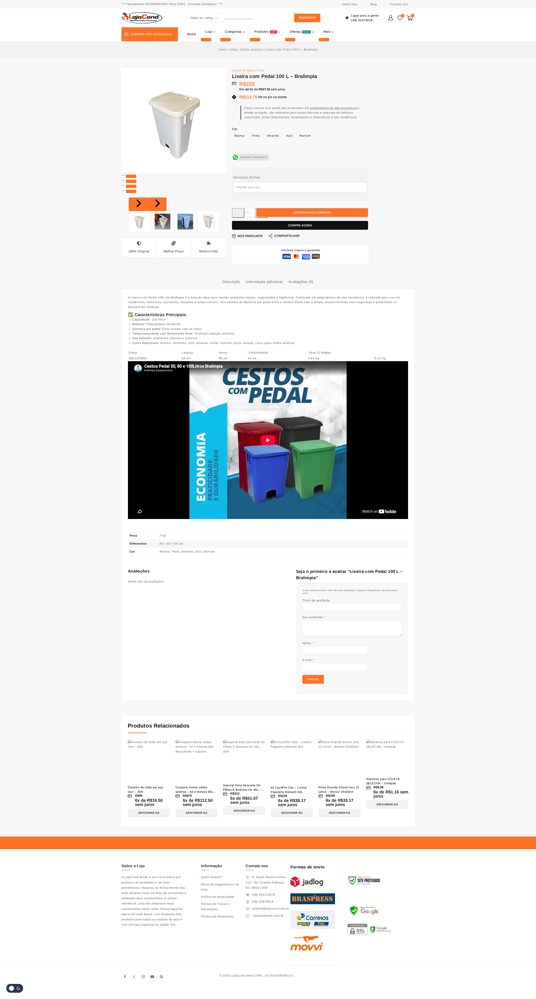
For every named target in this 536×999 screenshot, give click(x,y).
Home (191, 34)
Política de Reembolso (217, 916)
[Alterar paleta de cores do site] (14, 988)
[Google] (161, 976)
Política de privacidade (217, 896)
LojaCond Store (242, 975)
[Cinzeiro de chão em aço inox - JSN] (149, 761)
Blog (373, 4)
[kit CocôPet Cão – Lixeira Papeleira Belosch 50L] (292, 761)
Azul (289, 135)
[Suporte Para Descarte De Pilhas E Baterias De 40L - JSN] (244, 760)
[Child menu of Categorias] (225, 39)
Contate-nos (399, 4)
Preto (256, 135)
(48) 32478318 (262, 901)
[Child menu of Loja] (206, 39)
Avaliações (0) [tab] (300, 282)
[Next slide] (157, 204)
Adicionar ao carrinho (312, 212)
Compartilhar (287, 235)
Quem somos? (211, 877)
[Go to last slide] (138, 204)
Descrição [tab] (231, 282)
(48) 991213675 (263, 894)
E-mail (308, 660)
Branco (239, 135)
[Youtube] (152, 976)
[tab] (131, 176)
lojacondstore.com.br (268, 915)
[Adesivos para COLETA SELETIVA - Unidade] (387, 756)
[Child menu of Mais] (324, 39)
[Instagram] (143, 976)
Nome (307, 643)
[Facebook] (125, 976)
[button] (139, 221)
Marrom (305, 135)
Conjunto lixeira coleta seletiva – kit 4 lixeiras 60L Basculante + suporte (194, 792)
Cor (234, 129)
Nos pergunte (250, 236)
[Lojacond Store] (141, 17)
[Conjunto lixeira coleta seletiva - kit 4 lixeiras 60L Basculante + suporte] (196, 761)
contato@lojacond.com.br (270, 908)
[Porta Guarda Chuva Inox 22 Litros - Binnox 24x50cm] (339, 761)
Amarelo (273, 135)
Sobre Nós (349, 4)
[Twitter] (134, 976)
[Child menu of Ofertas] (290, 39)
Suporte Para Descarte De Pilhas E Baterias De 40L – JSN (242, 790)
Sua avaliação (313, 617)
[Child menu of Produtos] (255, 39)
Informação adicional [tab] (264, 282)
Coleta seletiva (248, 70)
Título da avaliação (316, 600)
